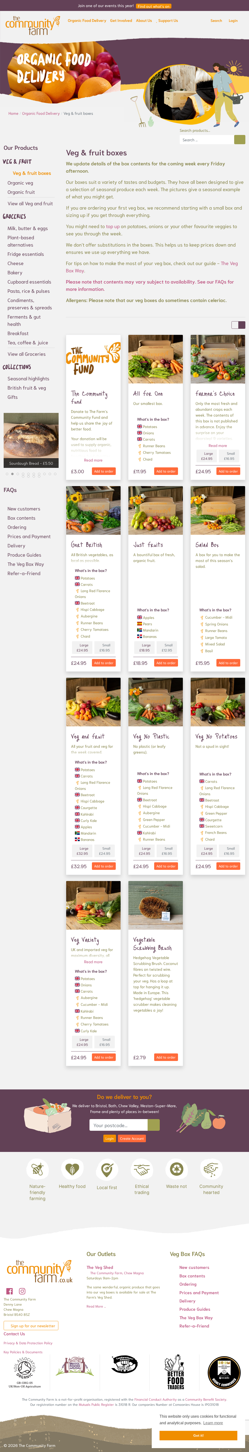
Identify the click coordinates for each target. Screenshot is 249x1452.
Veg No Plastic (151, 736)
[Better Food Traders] (174, 1372)
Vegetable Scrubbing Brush (152, 943)
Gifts (13, 396)
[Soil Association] (25, 1372)
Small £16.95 (229, 456)
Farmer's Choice (215, 393)
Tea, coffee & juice (28, 342)
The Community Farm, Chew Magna (116, 1273)
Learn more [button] (213, 1423)
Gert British (86, 544)
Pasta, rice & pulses (29, 290)
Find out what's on (153, 6)
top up (113, 226)
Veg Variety (85, 939)
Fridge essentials (26, 253)
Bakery (15, 272)
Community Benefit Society (205, 1399)
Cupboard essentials (29, 281)
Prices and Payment (29, 536)
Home (14, 113)
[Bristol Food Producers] (74, 1366)
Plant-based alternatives (21, 241)
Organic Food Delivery (41, 113)
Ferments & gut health (24, 320)
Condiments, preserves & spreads (30, 303)
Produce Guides (24, 554)
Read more (93, 459)
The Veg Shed (100, 1267)
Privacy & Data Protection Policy (28, 1343)
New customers (24, 508)
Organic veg (20, 182)
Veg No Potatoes (216, 736)
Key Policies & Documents (23, 1352)
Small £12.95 (167, 647)
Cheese (16, 263)
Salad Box (207, 544)
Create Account (132, 1138)
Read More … (96, 1306)
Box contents (22, 517)
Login (110, 1138)
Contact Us (14, 1333)
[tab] (7, 474)
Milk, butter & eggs (28, 228)
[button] (87, 21)
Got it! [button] (198, 1435)
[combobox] (207, 139)
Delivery (16, 545)
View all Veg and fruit (30, 203)
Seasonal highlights (28, 378)
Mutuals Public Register (96, 1404)
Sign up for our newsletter (32, 1325)
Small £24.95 (105, 850)
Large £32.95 (83, 850)
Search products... (195, 130)
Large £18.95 (145, 647)
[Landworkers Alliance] (124, 1364)
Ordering (17, 527)
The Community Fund (89, 397)
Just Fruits (148, 544)
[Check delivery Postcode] (154, 1125)
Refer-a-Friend (24, 573)
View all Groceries (27, 353)
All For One (148, 393)
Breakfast (18, 333)
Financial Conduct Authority (155, 1399)
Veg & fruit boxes (31, 172)
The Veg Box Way (26, 564)
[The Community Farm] (33, 24)
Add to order (104, 471)
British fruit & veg (27, 387)
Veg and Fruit (88, 736)
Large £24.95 (207, 456)
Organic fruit (21, 191)
